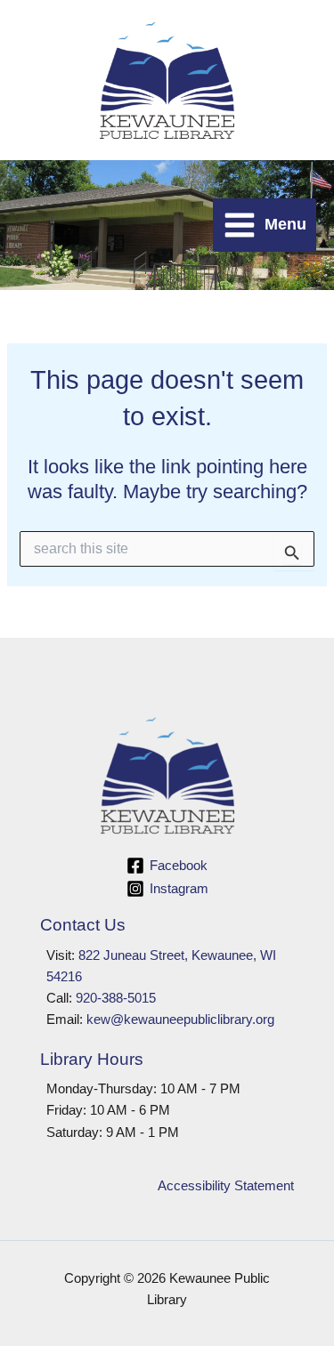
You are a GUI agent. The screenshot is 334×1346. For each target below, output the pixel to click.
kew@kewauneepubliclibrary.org (180, 1019)
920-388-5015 (116, 998)
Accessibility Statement (226, 1186)
